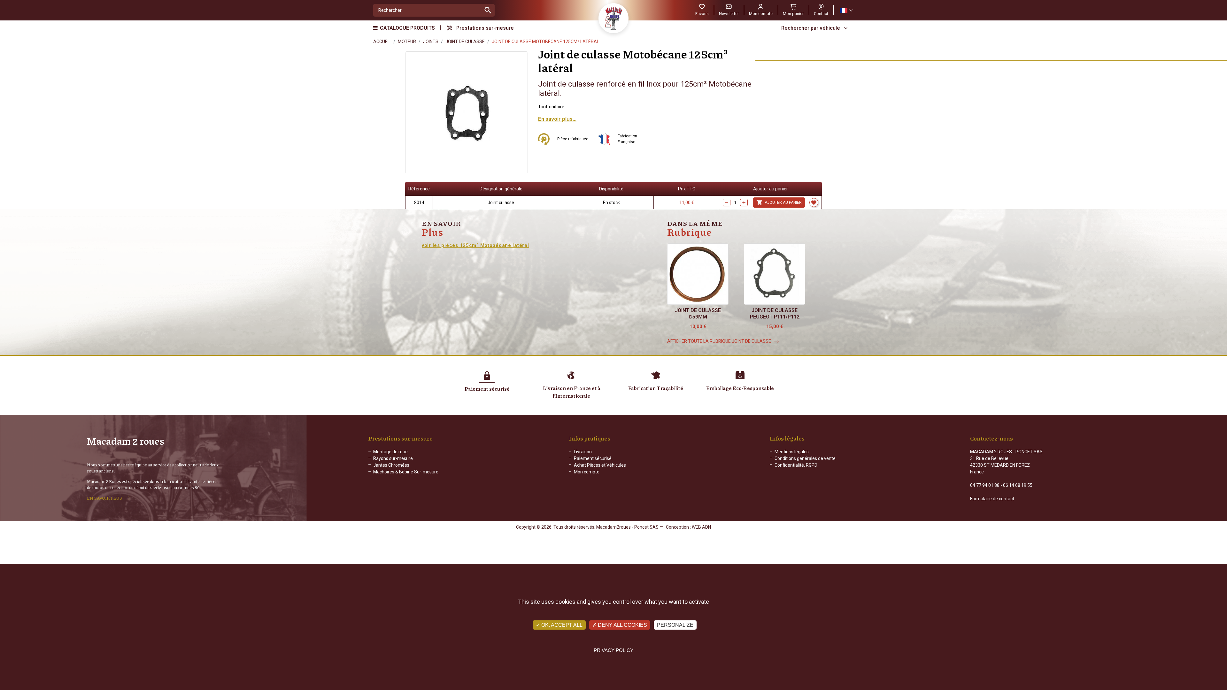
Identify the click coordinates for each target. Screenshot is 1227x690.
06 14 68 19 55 (1017, 485)
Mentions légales (792, 451)
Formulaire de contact (992, 498)
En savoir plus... (557, 119)
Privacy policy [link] (613, 650)
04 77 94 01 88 (984, 485)
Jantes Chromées (391, 465)
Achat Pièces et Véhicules (600, 465)
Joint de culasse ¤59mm (698, 313)
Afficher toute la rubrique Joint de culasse (719, 341)
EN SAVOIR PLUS (104, 498)
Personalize (675, 625)
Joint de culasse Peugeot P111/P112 (774, 313)
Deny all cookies (622, 625)
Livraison (583, 451)
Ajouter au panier (779, 202)
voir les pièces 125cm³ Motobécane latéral (475, 245)
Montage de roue (390, 451)
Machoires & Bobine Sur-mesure (405, 471)
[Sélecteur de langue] (846, 10)
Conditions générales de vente (805, 458)
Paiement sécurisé (593, 458)
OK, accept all (561, 625)
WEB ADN (701, 527)
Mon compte (586, 471)
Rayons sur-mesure (393, 458)
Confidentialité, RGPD (796, 465)
